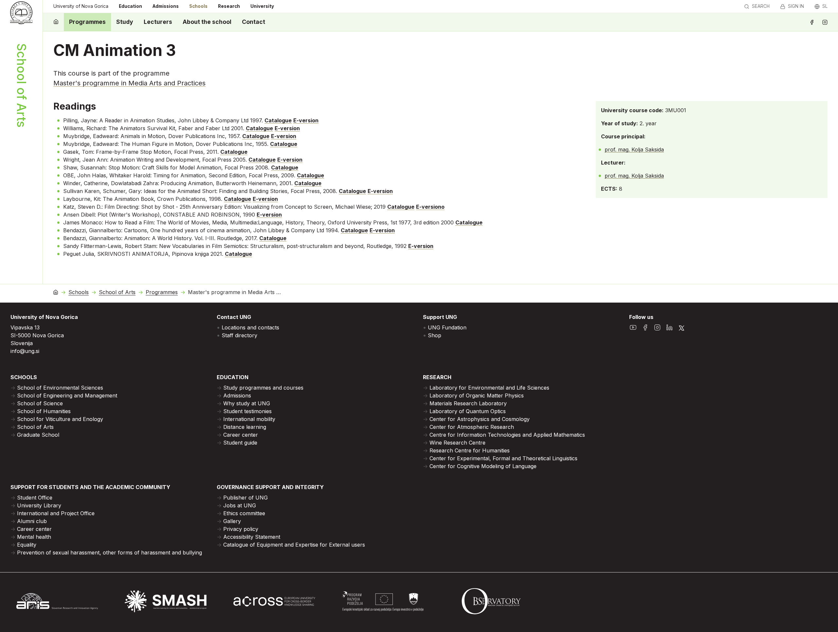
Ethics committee (244, 513)
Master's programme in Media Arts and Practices (129, 83)
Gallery (232, 521)
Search (761, 6)
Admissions (166, 6)
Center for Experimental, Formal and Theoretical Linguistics (503, 458)
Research (229, 6)
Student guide (240, 442)
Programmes (87, 21)
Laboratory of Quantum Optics (467, 411)
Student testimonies (247, 411)
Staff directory (239, 335)
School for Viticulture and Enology (60, 419)
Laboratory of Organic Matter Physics (476, 395)
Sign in (796, 6)
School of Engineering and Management (67, 395)
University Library (39, 505)
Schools (198, 6)
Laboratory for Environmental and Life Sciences (489, 387)
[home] (56, 22)
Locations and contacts (250, 327)
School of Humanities (44, 411)
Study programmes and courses (263, 387)
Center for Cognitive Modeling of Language (483, 466)
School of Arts (117, 292)
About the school (207, 21)
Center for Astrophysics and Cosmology (479, 419)
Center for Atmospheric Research (471, 427)
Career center (240, 434)
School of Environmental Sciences (60, 387)
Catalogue (278, 120)
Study (124, 21)
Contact (253, 21)
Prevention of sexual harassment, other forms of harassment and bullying (109, 552)
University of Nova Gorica (80, 6)
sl (825, 6)
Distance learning (244, 427)
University (262, 6)
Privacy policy (240, 529)
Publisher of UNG (245, 497)
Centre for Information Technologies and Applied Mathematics (507, 434)
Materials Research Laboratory (468, 403)
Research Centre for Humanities (469, 450)
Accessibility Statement (251, 537)
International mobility (249, 419)
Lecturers (158, 21)
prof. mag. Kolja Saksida (634, 149)
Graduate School (38, 434)
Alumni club (32, 521)
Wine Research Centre (457, 442)
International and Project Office (56, 513)
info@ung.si (24, 351)
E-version (306, 120)
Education (130, 6)
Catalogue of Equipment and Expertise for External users (294, 544)
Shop (434, 335)
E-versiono (430, 206)
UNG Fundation (447, 327)
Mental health (34, 537)
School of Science (40, 403)
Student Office (34, 497)
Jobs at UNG (239, 505)
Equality (26, 544)
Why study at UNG (246, 403)
